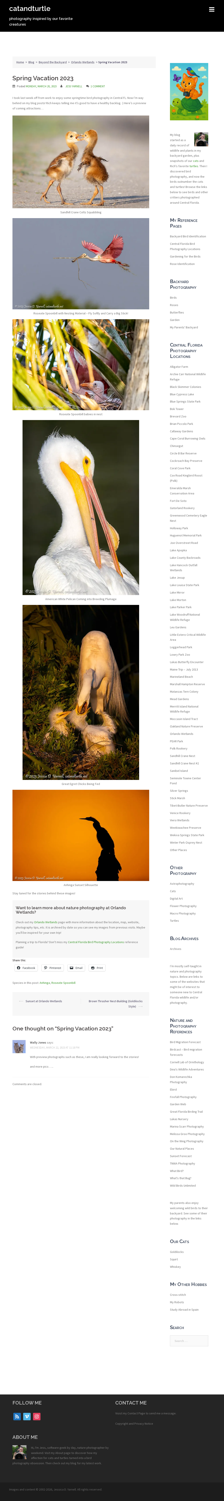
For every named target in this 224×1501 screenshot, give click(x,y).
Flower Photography (183, 906)
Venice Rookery (180, 813)
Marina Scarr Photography (187, 1126)
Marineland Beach (181, 677)
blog (73, 1463)
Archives (175, 949)
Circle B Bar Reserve (183, 453)
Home (20, 62)
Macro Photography (183, 913)
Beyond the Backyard (53, 62)
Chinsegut (176, 446)
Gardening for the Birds (185, 256)
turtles (193, 166)
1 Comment (98, 86)
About (59, 1453)
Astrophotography (182, 884)
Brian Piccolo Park (181, 424)
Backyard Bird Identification (188, 236)
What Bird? (177, 1171)
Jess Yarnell (73, 86)
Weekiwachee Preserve (185, 828)
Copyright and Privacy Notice (134, 1424)
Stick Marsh (177, 798)
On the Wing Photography (186, 1141)
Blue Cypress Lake (182, 394)
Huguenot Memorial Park (186, 535)
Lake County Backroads (185, 558)
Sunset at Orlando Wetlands (44, 1001)
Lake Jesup (177, 578)
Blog (31, 62)
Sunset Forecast (181, 1156)
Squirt (174, 1259)
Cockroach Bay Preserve (186, 461)
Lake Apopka (178, 550)
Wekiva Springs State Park (187, 835)
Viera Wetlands (179, 820)
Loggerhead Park (181, 647)
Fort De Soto (178, 501)
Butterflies (177, 312)
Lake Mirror (177, 592)
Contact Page (136, 1413)
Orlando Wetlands (82, 62)
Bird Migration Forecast (185, 1042)
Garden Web (178, 1104)
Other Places (178, 850)
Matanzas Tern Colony (184, 692)
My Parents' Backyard (184, 327)
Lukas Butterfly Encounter (187, 662)
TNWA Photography (182, 1163)
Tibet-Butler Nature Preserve (189, 805)
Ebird (173, 1089)
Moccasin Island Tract (184, 719)
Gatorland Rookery (182, 508)
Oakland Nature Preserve (186, 726)
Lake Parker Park (181, 607)
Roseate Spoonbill (63, 983)
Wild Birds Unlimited (183, 1185)
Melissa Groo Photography (187, 1134)
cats (196, 161)
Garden (175, 320)
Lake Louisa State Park (184, 585)
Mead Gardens (179, 699)
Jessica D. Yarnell (65, 1489)
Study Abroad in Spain (184, 1310)
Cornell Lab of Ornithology (187, 1062)
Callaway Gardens (181, 431)
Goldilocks (177, 1252)
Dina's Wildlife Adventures (187, 1069)
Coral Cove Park (180, 468)
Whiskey (175, 1267)
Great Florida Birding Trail (186, 1112)
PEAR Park (176, 741)
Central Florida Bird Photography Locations (96, 942)
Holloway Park (179, 528)
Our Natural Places (182, 1149)
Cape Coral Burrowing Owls (187, 438)
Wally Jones (38, 1042)
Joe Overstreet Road (184, 543)
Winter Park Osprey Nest (186, 842)
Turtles (174, 921)
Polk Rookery (178, 748)
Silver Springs (179, 791)
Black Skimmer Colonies (185, 387)
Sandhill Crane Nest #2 (184, 763)
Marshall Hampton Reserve (187, 684)
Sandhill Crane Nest (182, 756)
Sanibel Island (179, 771)
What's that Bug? (180, 1178)
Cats (173, 891)
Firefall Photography (183, 1097)
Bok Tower (177, 409)
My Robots (177, 1302)
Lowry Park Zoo (180, 655)
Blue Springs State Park (185, 401)
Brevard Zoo (178, 416)
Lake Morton (178, 600)
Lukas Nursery (179, 1119)
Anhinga (45, 983)
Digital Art (176, 898)
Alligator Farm (179, 367)
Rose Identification (182, 264)
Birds (173, 297)
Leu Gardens (178, 627)
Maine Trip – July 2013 (184, 669)
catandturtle (30, 8)
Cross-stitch (178, 1295)
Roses (174, 305)
